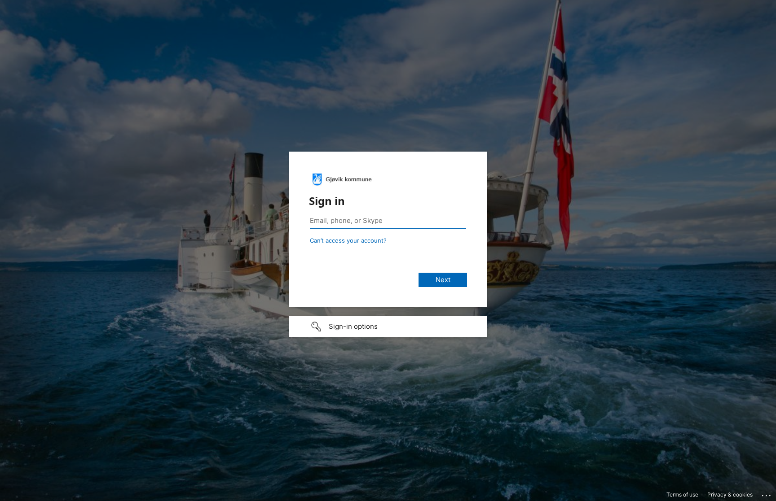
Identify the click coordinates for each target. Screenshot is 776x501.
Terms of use (682, 494)
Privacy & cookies (730, 494)
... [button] (767, 493)
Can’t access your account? (348, 240)
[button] (388, 326)
